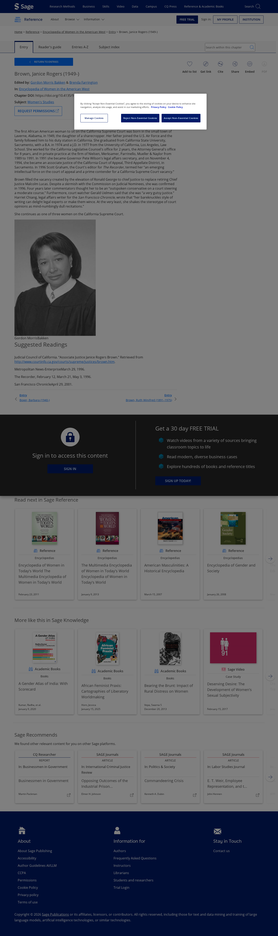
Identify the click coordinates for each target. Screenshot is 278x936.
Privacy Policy (159, 107)
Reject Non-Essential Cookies (140, 118)
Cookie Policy (175, 107)
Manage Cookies (94, 118)
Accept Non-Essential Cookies (181, 118)
